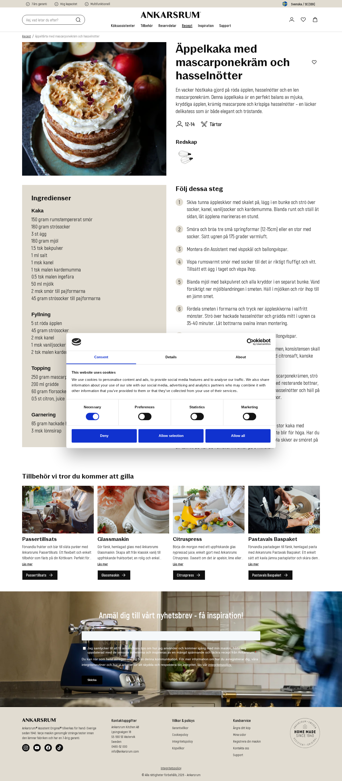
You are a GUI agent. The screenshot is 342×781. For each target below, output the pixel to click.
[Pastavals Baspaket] (284, 509)
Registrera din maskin (247, 741)
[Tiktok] (59, 747)
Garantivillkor (180, 728)
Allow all (238, 436)
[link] (123, 25)
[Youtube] (37, 747)
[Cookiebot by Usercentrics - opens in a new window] (250, 341)
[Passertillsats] (58, 509)
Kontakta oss (241, 748)
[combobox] (48, 19)
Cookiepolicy (180, 735)
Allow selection (171, 436)
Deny (104, 436)
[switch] (144, 416)
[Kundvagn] (315, 19)
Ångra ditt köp (242, 728)
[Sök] (79, 19)
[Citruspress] (209, 509)
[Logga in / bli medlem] (292, 19)
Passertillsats (36, 575)
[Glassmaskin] (133, 509)
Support (238, 755)
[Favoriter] (303, 19)
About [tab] (241, 357)
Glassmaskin (110, 575)
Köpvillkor (178, 748)
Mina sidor (239, 735)
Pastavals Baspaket (266, 575)
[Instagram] (26, 747)
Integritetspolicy (182, 741)
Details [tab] (171, 357)
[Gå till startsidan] (171, 15)
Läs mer (27, 564)
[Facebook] (48, 747)
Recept (26, 36)
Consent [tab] (101, 357)
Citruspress (185, 575)
